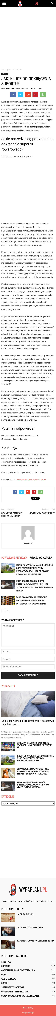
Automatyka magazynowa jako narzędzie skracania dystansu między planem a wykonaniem (33, 771)
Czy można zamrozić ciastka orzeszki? (11, 514)
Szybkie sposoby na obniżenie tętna (35, 940)
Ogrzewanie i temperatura (14, 991)
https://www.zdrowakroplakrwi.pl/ (31, 479)
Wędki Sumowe (8, 979)
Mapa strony (28, 1008)
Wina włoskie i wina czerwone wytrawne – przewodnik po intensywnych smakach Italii (31, 600)
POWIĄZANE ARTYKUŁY (14, 557)
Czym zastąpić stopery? (42, 513)
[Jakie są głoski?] (8, 917)
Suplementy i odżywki (12, 987)
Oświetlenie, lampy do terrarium (18, 970)
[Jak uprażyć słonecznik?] (8, 931)
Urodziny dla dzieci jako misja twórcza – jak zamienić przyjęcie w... (34, 745)
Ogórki (4, 983)
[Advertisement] (28, 37)
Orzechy (5, 966)
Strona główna (6, 69)
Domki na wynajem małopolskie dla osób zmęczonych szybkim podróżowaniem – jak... (35, 758)
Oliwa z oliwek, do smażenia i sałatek (20, 996)
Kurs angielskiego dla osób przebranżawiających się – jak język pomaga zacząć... (33, 784)
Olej (3, 974)
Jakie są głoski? (25, 914)
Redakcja (10, 88)
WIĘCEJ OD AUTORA (41, 557)
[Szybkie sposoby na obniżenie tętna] (8, 944)
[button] (52, 3)
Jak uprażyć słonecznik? (30, 927)
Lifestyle (4, 74)
